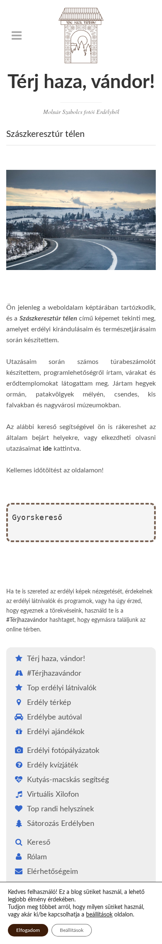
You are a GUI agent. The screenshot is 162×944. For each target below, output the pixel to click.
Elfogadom (28, 930)
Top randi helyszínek (60, 809)
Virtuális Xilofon (53, 794)
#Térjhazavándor (27, 620)
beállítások (99, 915)
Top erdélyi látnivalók (61, 688)
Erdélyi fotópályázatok (63, 751)
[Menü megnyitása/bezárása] (16, 35)
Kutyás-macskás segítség (68, 780)
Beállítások (71, 930)
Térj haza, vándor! (81, 82)
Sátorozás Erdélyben (60, 824)
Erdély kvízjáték (52, 765)
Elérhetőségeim (52, 872)
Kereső (38, 842)
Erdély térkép (49, 703)
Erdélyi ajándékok (55, 732)
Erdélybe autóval (54, 717)
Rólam (37, 857)
